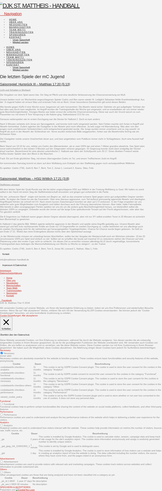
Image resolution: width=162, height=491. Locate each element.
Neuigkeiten (12, 283)
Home (9, 278)
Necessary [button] (5, 350)
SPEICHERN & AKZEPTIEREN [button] (15, 487)
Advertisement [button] (7, 458)
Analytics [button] (4, 422)
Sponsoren (11, 293)
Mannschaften (13, 285)
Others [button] (3, 469)
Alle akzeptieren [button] (30, 315)
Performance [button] (6, 411)
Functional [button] (5, 401)
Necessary (9, 353)
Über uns (11, 280)
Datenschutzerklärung (11, 273)
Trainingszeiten (14, 290)
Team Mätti (11, 288)
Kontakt (10, 295)
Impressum (5, 270)
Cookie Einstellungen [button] (10, 315)
